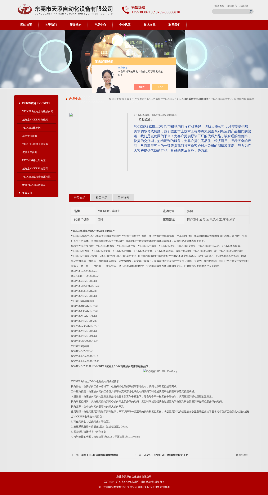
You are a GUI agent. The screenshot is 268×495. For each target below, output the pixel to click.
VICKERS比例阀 (31, 127)
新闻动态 (75, 24)
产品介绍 (79, 197)
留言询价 (123, 197)
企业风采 (125, 24)
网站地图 (165, 487)
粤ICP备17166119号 (148, 487)
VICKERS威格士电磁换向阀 (37, 111)
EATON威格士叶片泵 (34, 160)
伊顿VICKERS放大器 (34, 184)
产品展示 (139, 98)
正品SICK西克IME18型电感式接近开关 (166, 455)
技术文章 (150, 24)
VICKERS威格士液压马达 (36, 176)
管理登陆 (132, 487)
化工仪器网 (104, 487)
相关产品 (101, 197)
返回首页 (219, 5)
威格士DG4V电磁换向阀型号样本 (99, 455)
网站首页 (26, 24)
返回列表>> (242, 455)
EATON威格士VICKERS (160, 98)
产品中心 (100, 24)
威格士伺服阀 (29, 135)
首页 (129, 98)
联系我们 (245, 5)
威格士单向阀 (29, 152)
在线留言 (232, 5)
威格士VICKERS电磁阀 (35, 119)
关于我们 (51, 24)
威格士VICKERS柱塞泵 (35, 168)
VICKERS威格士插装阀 (35, 144)
